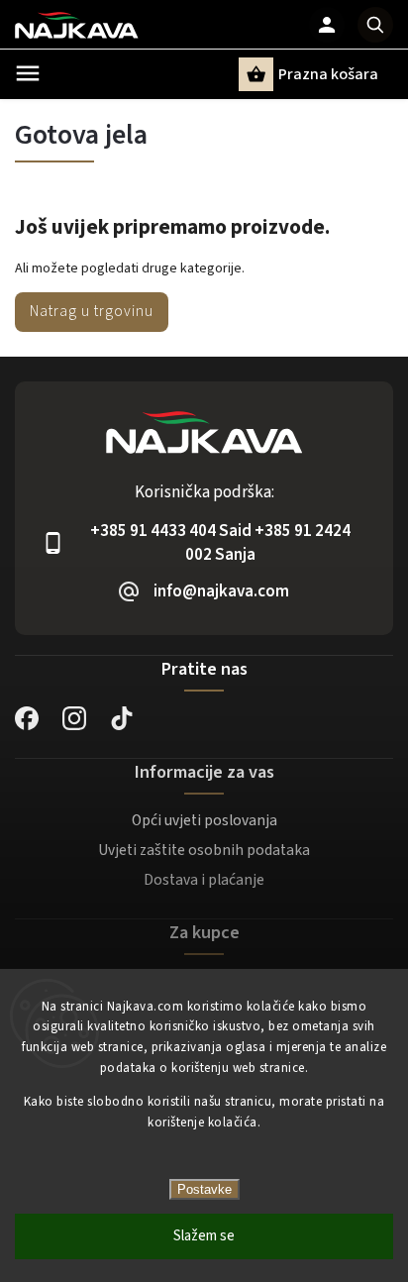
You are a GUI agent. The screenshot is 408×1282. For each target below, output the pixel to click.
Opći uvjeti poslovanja (204, 820)
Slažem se (204, 1236)
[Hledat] (375, 25)
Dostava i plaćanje (204, 880)
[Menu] (28, 73)
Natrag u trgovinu (91, 311)
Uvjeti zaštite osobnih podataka (204, 850)
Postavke (204, 1189)
